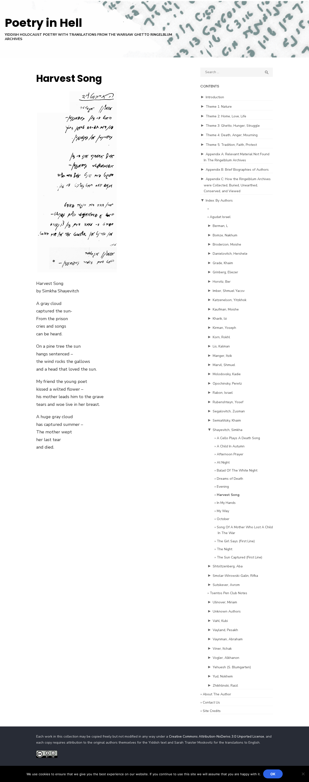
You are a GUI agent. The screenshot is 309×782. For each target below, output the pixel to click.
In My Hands (226, 502)
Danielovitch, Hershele (230, 253)
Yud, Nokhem (223, 676)
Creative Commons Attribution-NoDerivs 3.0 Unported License (216, 736)
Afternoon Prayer (230, 454)
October (223, 519)
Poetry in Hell (43, 23)
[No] (303, 773)
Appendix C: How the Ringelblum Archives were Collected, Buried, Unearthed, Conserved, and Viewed (237, 185)
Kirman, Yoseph (224, 327)
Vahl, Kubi (220, 621)
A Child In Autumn (231, 446)
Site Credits (212, 711)
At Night (223, 462)
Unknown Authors (227, 611)
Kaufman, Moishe (226, 309)
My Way (223, 511)
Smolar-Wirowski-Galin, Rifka (235, 575)
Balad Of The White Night (237, 470)
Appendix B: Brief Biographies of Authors (237, 169)
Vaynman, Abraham (228, 639)
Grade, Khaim (223, 263)
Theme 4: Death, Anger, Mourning (232, 135)
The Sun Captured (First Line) (239, 557)
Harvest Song (228, 495)
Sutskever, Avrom (226, 585)
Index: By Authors (219, 200)
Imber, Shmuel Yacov (229, 291)
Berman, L (220, 226)
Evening (223, 486)
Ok (272, 774)
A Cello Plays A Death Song (238, 438)
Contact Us (211, 702)
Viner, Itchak (222, 648)
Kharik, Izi (220, 318)
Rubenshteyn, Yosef (228, 402)
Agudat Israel (220, 217)
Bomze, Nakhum (225, 235)
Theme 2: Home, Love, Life (226, 116)
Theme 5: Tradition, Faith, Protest (231, 144)
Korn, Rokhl (221, 337)
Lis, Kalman (221, 346)
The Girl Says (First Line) (236, 541)
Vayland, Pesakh (225, 630)
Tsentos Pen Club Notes (228, 593)
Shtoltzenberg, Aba (228, 566)
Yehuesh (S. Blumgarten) (232, 667)
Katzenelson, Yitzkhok (229, 300)
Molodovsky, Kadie (227, 374)
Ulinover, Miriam (225, 602)
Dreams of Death (230, 478)
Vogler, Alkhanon (226, 657)
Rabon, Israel (223, 392)
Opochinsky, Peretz (227, 383)
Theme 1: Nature (219, 106)
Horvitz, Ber (222, 281)
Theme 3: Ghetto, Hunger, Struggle (233, 125)
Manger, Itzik (222, 355)
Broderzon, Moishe (227, 244)
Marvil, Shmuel (224, 365)
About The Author (217, 694)
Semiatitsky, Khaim (227, 420)
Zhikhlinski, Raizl (225, 685)
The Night (224, 549)
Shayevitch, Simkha (227, 430)
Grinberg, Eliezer (225, 272)
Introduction (215, 97)
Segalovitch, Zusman (229, 411)
